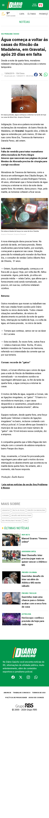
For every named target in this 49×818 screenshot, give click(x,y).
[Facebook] (13, 677)
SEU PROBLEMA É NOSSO (11, 521)
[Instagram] (28, 677)
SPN (25, 521)
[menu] (3, 5)
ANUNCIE (7, 693)
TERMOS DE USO (38, 693)
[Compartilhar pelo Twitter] (40, 74)
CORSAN (5, 515)
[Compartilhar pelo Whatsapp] (46, 74)
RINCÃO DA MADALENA (36, 510)
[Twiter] (20, 677)
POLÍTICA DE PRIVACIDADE (16, 697)
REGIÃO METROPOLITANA (21, 515)
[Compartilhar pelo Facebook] (36, 75)
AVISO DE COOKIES (36, 697)
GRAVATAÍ (6, 510)
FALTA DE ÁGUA (18, 510)
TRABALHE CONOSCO (21, 693)
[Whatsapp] (36, 677)
